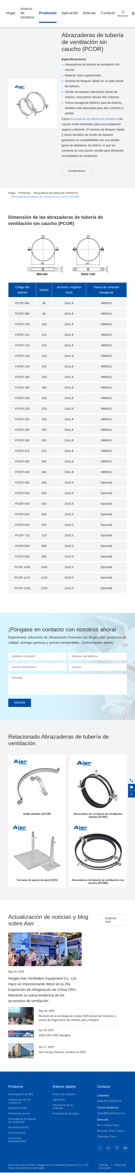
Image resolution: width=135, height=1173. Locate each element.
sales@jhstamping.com (110, 1113)
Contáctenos (76, 171)
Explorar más (110, 920)
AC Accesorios (17, 1132)
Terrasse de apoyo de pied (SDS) (37, 880)
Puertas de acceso (19, 1113)
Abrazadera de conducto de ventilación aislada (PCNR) (97, 815)
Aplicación (70, 13)
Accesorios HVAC (18, 1127)
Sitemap (103, 1165)
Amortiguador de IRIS (20, 1094)
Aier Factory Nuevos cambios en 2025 (62, 1052)
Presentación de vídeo (66, 1113)
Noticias (89, 13)
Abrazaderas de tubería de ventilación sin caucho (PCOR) (45, 196)
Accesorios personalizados (17, 1140)
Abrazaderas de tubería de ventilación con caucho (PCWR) (98, 881)
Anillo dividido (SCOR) (37, 814)
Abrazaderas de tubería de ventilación (94, 119)
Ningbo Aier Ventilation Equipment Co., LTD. (63, 1165)
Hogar (10, 13)
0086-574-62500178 (109, 1101)
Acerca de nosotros (64, 1094)
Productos (48, 13)
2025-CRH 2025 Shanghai (54, 1035)
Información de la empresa (63, 1106)
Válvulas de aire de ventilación (19, 1101)
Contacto (108, 13)
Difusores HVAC (17, 1108)
